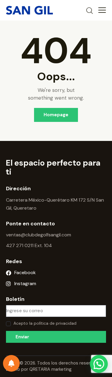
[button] (99, 364)
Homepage (56, 115)
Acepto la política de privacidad (44, 323)
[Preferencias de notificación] (11, 363)
